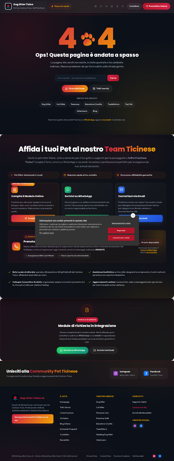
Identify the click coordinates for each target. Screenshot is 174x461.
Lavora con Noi (139, 407)
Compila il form (35, 218)
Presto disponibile (150, 242)
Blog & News (65, 424)
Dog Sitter (46, 104)
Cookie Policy (105, 456)
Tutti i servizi (102, 88)
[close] (133, 215)
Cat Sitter (61, 104)
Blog (95, 111)
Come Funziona (66, 413)
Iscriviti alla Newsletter (142, 413)
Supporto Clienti (139, 402)
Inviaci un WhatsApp (148, 250)
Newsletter (64, 440)
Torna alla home (77, 88)
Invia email (142, 218)
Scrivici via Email (105, 350)
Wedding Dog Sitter (104, 434)
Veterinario (82, 111)
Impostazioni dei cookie (121, 223)
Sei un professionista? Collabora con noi (31, 418)
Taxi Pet (128, 104)
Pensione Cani (102, 413)
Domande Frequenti (68, 429)
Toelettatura (113, 104)
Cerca (113, 78)
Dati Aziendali (138, 456)
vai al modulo (151, 252)
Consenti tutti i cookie (121, 237)
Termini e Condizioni (122, 456)
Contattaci (64, 434)
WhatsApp (89, 119)
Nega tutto (121, 231)
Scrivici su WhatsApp (74, 350)
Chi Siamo (64, 418)
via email (106, 119)
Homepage (64, 402)
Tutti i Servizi (65, 407)
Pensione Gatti (102, 418)
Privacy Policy (91, 456)
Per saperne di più (46, 233)
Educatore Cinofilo (93, 104)
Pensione (75, 104)
